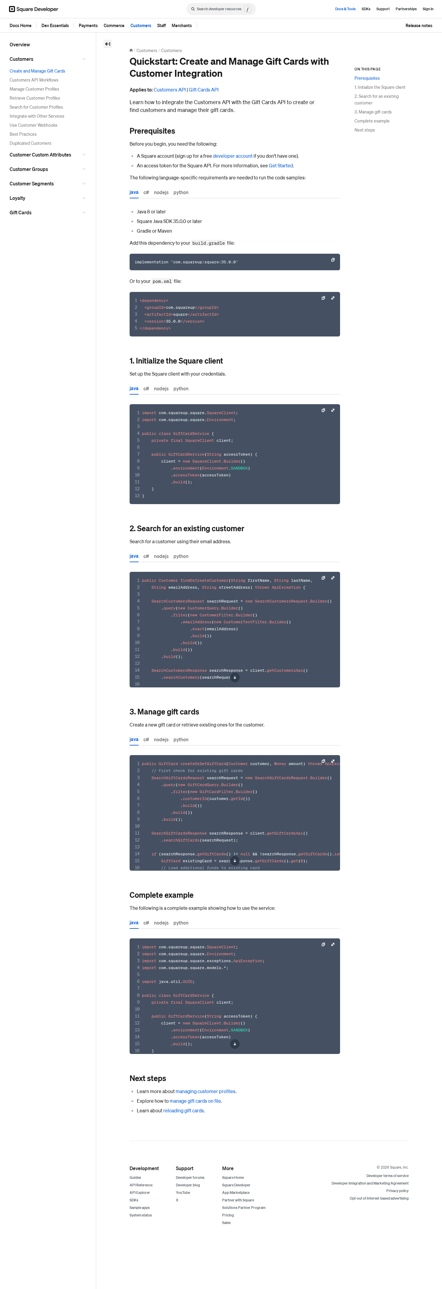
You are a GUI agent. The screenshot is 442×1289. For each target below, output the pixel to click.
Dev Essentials (55, 25)
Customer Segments (32, 183)
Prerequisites (367, 78)
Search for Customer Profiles (36, 107)
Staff (161, 25)
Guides (135, 1177)
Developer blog (188, 1185)
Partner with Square (238, 1200)
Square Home (233, 1177)
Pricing (228, 1215)
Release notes (419, 25)
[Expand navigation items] (85, 59)
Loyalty (17, 198)
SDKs (366, 9)
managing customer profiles (205, 1091)
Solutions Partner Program (244, 1207)
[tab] (134, 193)
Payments (88, 25)
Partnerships (406, 9)
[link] (124, 130)
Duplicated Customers (30, 143)
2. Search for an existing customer (377, 99)
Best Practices (23, 134)
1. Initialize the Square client (380, 87)
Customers (140, 25)
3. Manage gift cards (373, 111)
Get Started (281, 165)
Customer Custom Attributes (40, 154)
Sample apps (140, 1207)
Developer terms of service (388, 1175)
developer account (233, 156)
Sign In (428, 9)
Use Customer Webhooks (33, 125)
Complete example (372, 120)
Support (383, 9)
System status (141, 1215)
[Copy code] (333, 259)
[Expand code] (333, 298)
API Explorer (140, 1192)
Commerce (114, 25)
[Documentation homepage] (131, 50)
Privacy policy (397, 1190)
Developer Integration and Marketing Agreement (370, 1183)
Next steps (365, 129)
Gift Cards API (204, 89)
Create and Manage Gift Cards (37, 70)
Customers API (170, 89)
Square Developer (236, 1185)
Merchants (182, 25)
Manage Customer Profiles (34, 88)
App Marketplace (236, 1192)
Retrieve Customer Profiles (35, 98)
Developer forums (190, 1177)
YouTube (183, 1192)
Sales (226, 1222)
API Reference (141, 1185)
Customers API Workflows (34, 79)
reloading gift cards (183, 1110)
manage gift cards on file (195, 1101)
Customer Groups (29, 169)
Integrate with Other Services (37, 116)
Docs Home (21, 25)
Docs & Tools (345, 9)
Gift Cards (21, 212)
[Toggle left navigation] (107, 44)
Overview (20, 44)
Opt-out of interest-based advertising (379, 1198)
